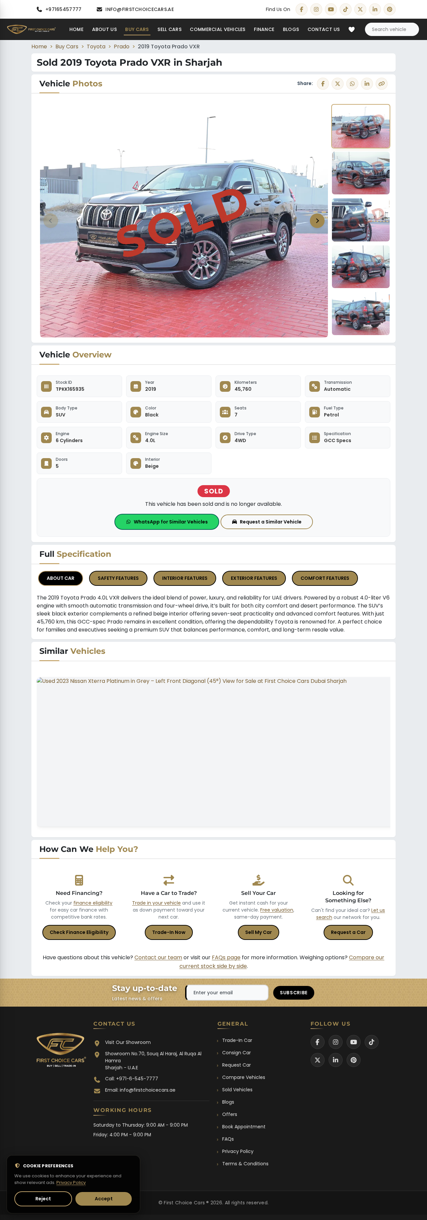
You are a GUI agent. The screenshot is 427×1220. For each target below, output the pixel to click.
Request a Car (348, 932)
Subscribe (294, 992)
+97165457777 (63, 9)
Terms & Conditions (245, 1163)
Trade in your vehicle (156, 903)
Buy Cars (137, 29)
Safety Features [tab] (118, 578)
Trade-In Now (168, 932)
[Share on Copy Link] (382, 84)
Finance (264, 29)
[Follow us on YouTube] (354, 1042)
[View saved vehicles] (352, 29)
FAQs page (226, 957)
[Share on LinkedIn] (367, 84)
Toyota (96, 46)
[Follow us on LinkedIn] (336, 1060)
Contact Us (324, 29)
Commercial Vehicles (217, 29)
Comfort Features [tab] (325, 578)
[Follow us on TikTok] (372, 1042)
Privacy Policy (238, 1151)
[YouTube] (331, 9)
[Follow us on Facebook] (318, 1042)
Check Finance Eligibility (79, 932)
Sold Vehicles (237, 1089)
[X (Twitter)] (360, 9)
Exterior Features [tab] (254, 578)
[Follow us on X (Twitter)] (318, 1060)
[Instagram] (316, 9)
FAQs (228, 1139)
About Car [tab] (60, 578)
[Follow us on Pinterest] (354, 1060)
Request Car (236, 1065)
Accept (104, 1198)
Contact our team (158, 957)
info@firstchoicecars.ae (139, 9)
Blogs (291, 29)
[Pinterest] (390, 9)
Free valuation (276, 910)
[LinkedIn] (375, 9)
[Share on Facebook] (323, 84)
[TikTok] (346, 9)
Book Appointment (244, 1126)
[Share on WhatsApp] (352, 84)
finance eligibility (92, 903)
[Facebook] (302, 9)
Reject (43, 1198)
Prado (121, 46)
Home (76, 29)
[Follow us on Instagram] (336, 1042)
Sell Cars (169, 29)
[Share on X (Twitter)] (338, 84)
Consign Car (236, 1052)
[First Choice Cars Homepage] (31, 29)
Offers (229, 1114)
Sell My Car (258, 932)
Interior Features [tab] (184, 578)
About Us (104, 29)
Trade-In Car (237, 1040)
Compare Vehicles (243, 1077)
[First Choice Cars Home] (61, 1052)
